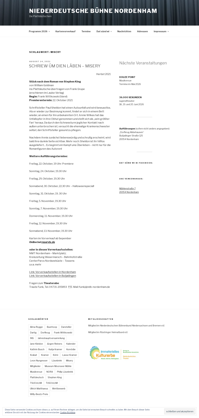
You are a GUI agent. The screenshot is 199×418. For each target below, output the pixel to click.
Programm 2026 (38, 31)
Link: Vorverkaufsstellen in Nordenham (52, 272)
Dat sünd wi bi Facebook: (136, 163)
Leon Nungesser (39, 360)
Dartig (33, 332)
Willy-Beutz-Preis (39, 394)
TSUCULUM (36, 383)
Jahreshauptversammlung (51, 338)
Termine (86, 31)
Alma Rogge (36, 327)
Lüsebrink (57, 360)
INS (32, 338)
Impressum (160, 31)
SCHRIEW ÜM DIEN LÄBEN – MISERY (64, 65)
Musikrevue (36, 371)
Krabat (33, 355)
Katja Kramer (55, 349)
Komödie (71, 349)
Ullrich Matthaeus (39, 388)
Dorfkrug (45, 332)
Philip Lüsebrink (65, 371)
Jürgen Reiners (54, 343)
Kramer (45, 355)
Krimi (55, 355)
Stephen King (55, 377)
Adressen (142, 31)
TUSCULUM (52, 383)
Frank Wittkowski (63, 332)
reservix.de (48, 242)
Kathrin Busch (37, 349)
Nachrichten (124, 31)
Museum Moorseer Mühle (58, 366)
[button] (119, 352)
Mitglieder (35, 366)
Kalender (71, 343)
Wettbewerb (58, 388)
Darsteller (66, 327)
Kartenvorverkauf (66, 31)
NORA (49, 371)
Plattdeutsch (37, 377)
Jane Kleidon (36, 343)
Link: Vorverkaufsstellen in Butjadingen (52, 275)
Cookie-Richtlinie (67, 412)
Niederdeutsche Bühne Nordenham (93, 10)
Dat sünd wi (103, 31)
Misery (69, 360)
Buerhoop (52, 327)
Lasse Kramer (69, 355)
